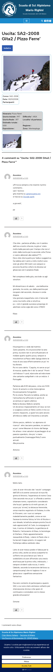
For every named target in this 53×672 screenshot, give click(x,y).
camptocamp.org (33, 194)
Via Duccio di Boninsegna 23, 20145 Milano (20, 638)
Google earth (28, 197)
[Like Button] (16, 218)
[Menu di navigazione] (26, 21)
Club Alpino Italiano (10, 635)
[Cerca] (42, 21)
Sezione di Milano (27, 635)
